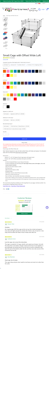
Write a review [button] (24, 213)
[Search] (39, 9)
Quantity (4, 131)
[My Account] (43, 9)
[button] (6, 58)
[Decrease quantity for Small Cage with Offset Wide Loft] (4, 134)
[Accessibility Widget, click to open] (47, 207)
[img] (8, 222)
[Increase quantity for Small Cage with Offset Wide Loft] (8, 134)
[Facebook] (36, 3)
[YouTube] (39, 3)
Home (4, 15)
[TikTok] (40, 3)
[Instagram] (37, 3)
